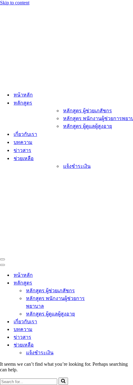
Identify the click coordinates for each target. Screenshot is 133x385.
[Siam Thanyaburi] (31, 82)
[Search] (63, 381)
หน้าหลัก (23, 94)
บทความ (23, 142)
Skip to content (14, 2)
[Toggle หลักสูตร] (108, 282)
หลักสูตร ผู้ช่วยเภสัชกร (87, 110)
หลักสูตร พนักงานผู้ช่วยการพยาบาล (55, 302)
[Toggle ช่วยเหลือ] (108, 344)
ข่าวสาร (22, 150)
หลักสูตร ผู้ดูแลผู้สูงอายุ (87, 126)
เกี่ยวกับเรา (25, 134)
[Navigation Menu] (2, 259)
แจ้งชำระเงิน (77, 166)
